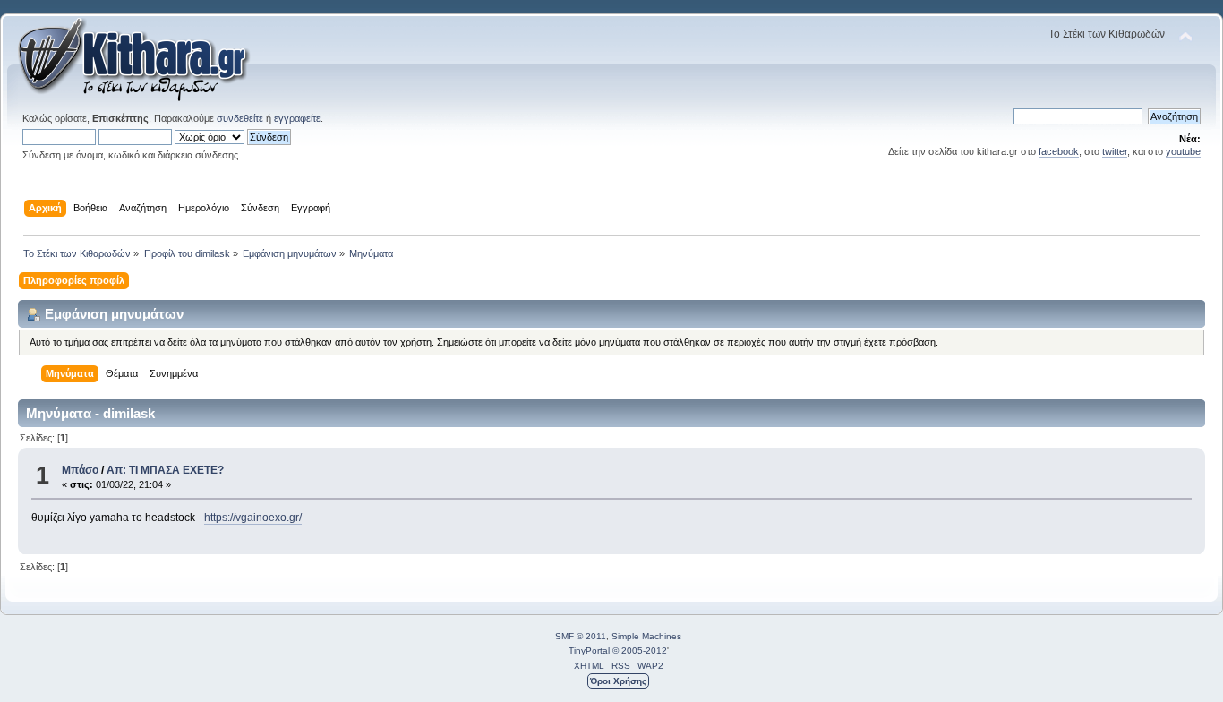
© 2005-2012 (639, 650)
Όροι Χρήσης (618, 681)
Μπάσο (80, 470)
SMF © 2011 (580, 636)
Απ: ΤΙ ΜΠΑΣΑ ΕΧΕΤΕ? (165, 470)
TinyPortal (589, 650)
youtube (1183, 151)
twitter (1114, 151)
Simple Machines (646, 636)
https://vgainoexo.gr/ (253, 517)
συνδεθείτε (240, 118)
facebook (1059, 151)
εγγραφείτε (297, 118)
